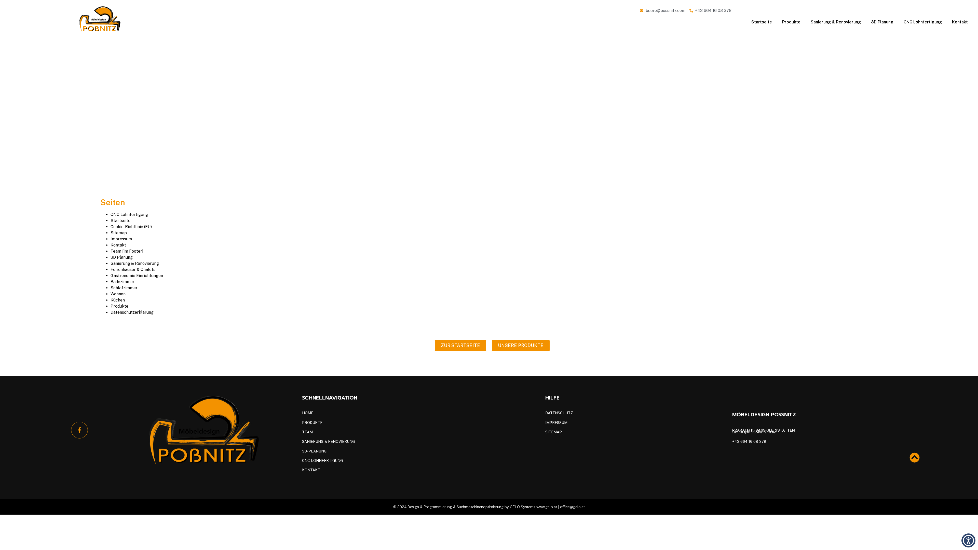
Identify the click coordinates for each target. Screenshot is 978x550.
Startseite (761, 22)
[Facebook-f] (79, 430)
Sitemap (119, 232)
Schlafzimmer (124, 287)
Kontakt (960, 22)
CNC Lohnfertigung (923, 22)
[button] (968, 540)
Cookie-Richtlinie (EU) (131, 226)
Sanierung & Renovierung (836, 22)
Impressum (121, 239)
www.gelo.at (547, 507)
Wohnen (118, 294)
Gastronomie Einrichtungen (137, 275)
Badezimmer (122, 281)
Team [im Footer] (127, 251)
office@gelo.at (572, 507)
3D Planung (882, 22)
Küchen (118, 300)
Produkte (791, 22)
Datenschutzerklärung (132, 312)
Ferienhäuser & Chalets (133, 269)
